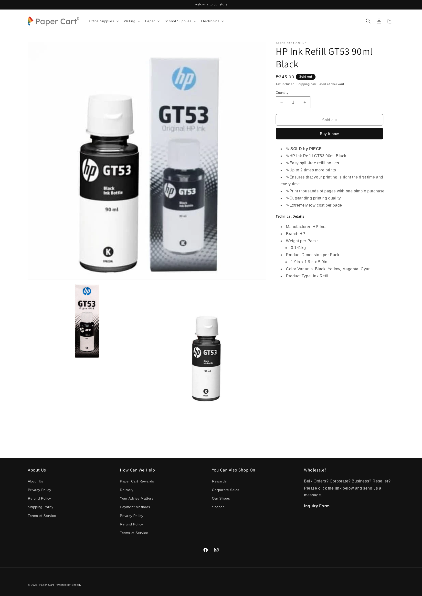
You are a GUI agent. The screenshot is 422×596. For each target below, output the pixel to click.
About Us (35, 481)
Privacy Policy (39, 490)
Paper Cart (46, 584)
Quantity (282, 92)
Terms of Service (42, 516)
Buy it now (329, 134)
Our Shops (221, 498)
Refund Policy (39, 498)
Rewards (219, 481)
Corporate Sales (225, 490)
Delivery (127, 490)
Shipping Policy (40, 507)
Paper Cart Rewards (137, 481)
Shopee (218, 507)
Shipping (303, 84)
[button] (103, 21)
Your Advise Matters (136, 498)
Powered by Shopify (68, 584)
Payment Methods (135, 507)
